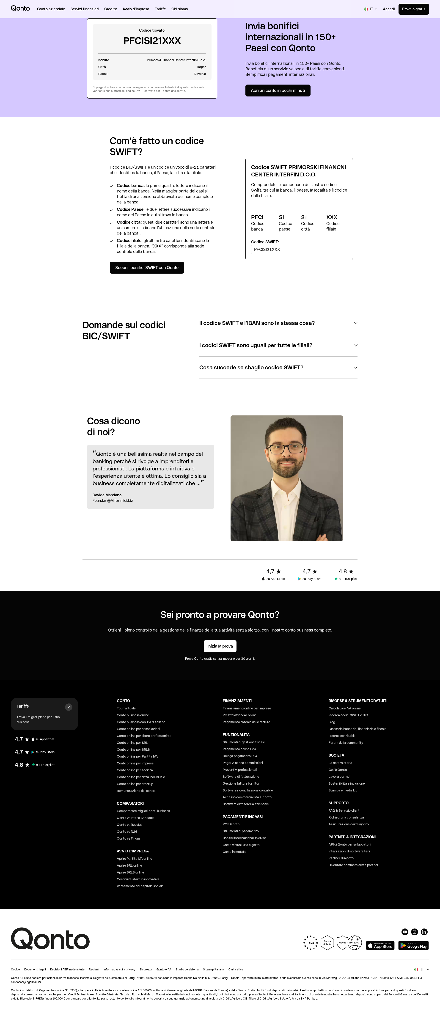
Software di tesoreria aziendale (246, 804)
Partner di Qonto (341, 858)
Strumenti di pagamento (241, 831)
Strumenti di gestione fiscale (244, 742)
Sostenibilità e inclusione (347, 783)
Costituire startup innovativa (138, 879)
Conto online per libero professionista (144, 736)
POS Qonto (231, 824)
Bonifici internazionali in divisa (245, 838)
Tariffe (22, 706)
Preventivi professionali (240, 770)
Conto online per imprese (135, 763)
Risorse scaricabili (342, 736)
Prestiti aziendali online (240, 715)
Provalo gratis (413, 9)
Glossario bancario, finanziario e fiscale (357, 729)
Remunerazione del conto (136, 791)
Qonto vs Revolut (129, 825)
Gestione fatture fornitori (241, 783)
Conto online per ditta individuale (141, 777)
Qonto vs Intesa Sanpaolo (135, 818)
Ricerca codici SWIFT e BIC (348, 715)
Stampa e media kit (343, 790)
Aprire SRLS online (130, 872)
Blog (332, 722)
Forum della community (346, 742)
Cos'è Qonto (338, 770)
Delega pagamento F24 (240, 756)
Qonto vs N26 (127, 831)
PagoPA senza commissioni (243, 763)
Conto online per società (135, 770)
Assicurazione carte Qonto (349, 824)
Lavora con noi (339, 776)
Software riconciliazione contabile (248, 790)
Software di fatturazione (241, 776)
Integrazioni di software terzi (350, 851)
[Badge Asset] (405, 931)
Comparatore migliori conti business (143, 811)
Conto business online (133, 715)
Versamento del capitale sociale (140, 886)
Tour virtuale (126, 708)
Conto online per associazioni (138, 729)
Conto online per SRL (132, 742)
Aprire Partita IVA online (134, 858)
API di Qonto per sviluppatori (350, 844)
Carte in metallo (234, 852)
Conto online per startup (135, 784)
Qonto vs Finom (128, 838)
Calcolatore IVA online (345, 708)
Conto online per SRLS (133, 749)
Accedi (389, 9)
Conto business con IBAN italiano (141, 722)
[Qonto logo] (20, 8)
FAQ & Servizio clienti (344, 810)
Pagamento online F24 (239, 749)
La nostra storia (340, 763)
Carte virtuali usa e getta (241, 845)
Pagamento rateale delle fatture (246, 722)
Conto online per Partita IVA (137, 756)
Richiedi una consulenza (346, 817)
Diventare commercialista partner (354, 865)
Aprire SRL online (129, 865)
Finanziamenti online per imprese (247, 708)
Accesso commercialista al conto (247, 797)
